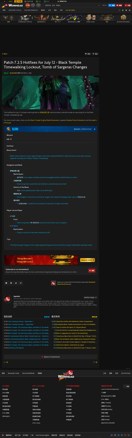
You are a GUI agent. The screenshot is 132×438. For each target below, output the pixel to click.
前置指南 (69, 389)
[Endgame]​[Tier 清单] (108, 396)
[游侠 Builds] (105, 416)
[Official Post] (86, 129)
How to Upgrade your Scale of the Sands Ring (72, 333)
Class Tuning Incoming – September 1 (20, 321)
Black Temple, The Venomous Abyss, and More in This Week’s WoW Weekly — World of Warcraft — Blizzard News (29, 327)
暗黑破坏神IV (63, 1)
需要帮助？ (9, 435)
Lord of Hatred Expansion (110, 389)
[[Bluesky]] (6, 283)
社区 (61, 10)
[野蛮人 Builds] (106, 403)
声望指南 (35, 406)
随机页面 (54, 435)
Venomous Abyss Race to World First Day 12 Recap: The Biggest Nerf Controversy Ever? (77, 336)
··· (52, 1)
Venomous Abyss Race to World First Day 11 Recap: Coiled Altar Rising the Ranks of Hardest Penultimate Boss (77, 348)
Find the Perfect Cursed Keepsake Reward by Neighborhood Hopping (77, 330)
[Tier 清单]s (105, 399)
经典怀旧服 (30, 1)
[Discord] (111, 435)
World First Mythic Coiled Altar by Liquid (70, 345)
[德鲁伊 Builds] (106, 406)
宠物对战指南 (36, 409)
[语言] (129, 10)
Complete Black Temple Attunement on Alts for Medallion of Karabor (77, 324)
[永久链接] (20, 283)
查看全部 (47, 317)
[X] (115, 435)
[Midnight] (6, 416)
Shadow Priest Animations (75, 120)
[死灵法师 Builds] (106, 409)
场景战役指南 (36, 413)
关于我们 (25, 435)
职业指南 (5, 389)
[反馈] (126, 10)
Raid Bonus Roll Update (16, 348)
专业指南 (5, 403)
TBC (39, 1)
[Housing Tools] (13, 373)
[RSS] (128, 435)
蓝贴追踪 (77, 129)
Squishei (14, 73)
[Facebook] (11, 283)
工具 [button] (49, 10)
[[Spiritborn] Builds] (108, 423)
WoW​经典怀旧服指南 (72, 386)
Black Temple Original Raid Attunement (45, 120)
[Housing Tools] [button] (15, 10)
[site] (53, 283)
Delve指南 (5, 393)
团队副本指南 (6, 406)
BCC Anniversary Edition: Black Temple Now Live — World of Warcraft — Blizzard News (29, 336)
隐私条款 (70, 435)
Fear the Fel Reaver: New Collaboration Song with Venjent (76, 339)
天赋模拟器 (5, 409)
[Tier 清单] (5, 413)
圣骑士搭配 (104, 413)
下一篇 (95, 362)
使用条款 (77, 435)
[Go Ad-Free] (70, 10)
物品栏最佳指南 (71, 393)
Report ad (128, 368)
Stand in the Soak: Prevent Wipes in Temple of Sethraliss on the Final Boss (77, 342)
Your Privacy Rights (42, 435)
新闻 (4, 10)
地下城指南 (35, 396)
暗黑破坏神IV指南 (106, 386)
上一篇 (6, 362)
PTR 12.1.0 (33, 5)
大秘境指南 (5, 399)
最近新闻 (56, 316)
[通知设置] (122, 10)
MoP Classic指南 (38, 386)
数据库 (43, 10)
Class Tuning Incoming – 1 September (20, 324)
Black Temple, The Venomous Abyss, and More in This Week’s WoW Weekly (29, 333)
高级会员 (62, 435)
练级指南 (5, 396)
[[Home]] (13, 5)
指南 (55, 10)
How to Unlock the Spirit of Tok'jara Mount (71, 327)
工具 (104, 373)
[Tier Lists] (36, 423)
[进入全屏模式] (119, 10)
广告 (32, 435)
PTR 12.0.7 (38, 5)
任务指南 (35, 403)
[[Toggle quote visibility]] (94, 129)
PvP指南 (68, 409)
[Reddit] (16, 283)
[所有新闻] (4, 1)
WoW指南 (5, 386)
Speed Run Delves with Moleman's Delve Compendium (75, 321)
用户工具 (17, 435)
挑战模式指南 (36, 416)
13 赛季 (103, 392)
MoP (47, 1)
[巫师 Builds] (105, 419)
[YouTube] (125, 435)
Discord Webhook (31, 10)
